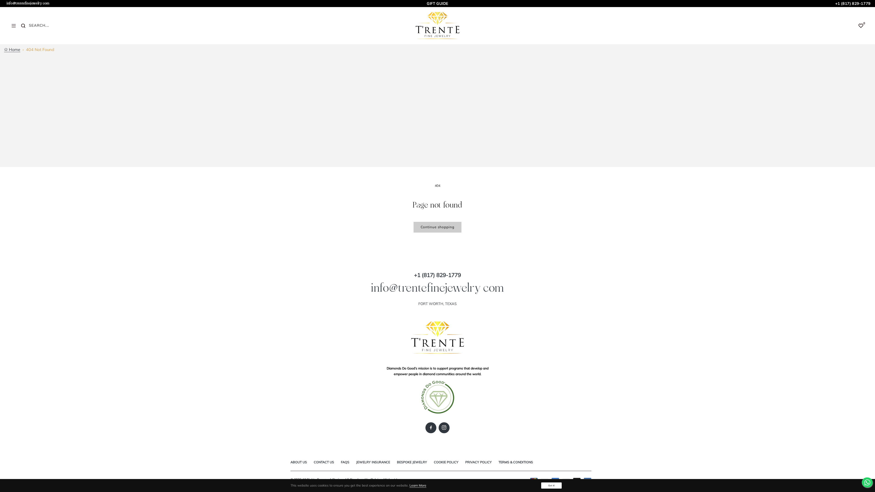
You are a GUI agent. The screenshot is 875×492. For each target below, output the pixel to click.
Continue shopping (437, 227)
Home (14, 49)
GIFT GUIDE (437, 3)
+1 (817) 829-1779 (853, 3)
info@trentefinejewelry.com (28, 3)
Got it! (551, 485)
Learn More (417, 485)
